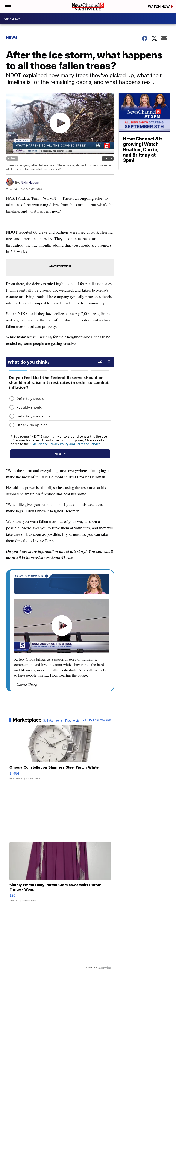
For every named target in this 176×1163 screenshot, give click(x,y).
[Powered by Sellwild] (104, 967)
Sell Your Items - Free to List (61, 720)
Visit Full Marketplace (97, 719)
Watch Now (159, 7)
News (12, 37)
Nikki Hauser (30, 182)
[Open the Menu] (7, 6)
